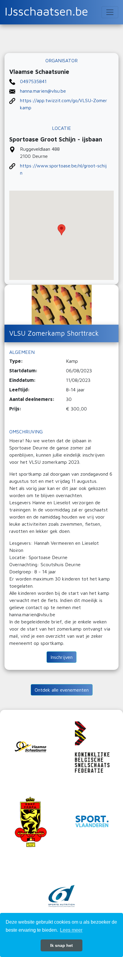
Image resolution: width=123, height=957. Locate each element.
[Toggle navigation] (110, 12)
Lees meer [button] (71, 930)
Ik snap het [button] (61, 945)
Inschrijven (61, 657)
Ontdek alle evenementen (62, 690)
